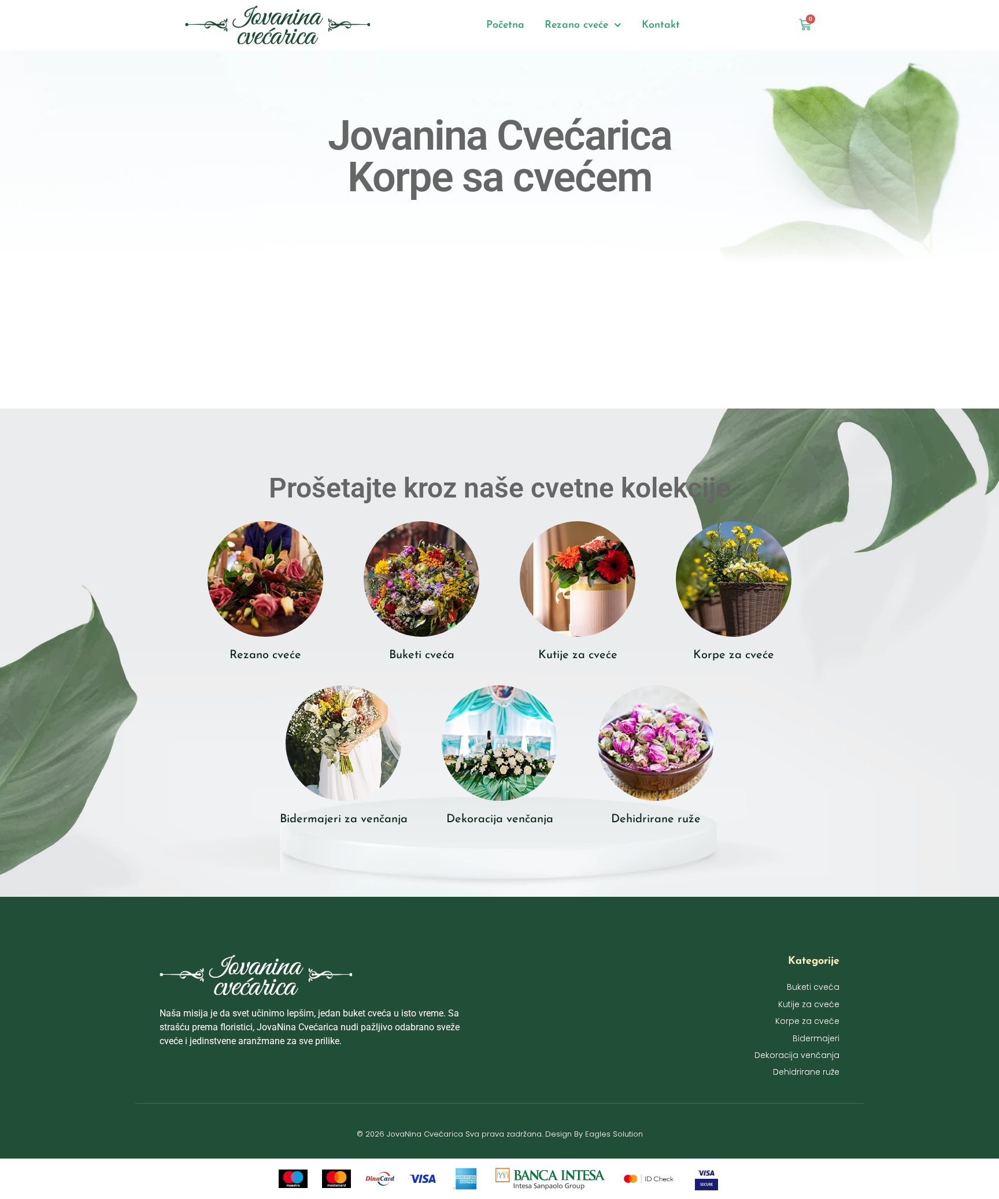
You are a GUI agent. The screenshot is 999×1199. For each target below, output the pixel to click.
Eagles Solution (614, 1134)
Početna (505, 25)
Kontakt (661, 25)
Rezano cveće (576, 25)
